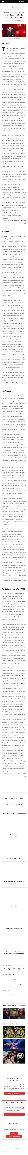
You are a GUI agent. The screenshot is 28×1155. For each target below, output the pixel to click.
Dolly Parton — (14, 858)
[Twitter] (14, 804)
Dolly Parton (14, 798)
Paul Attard (10, 220)
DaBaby (9, 593)
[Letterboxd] (14, 968)
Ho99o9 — (14, 905)
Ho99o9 (21, 798)
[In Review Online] (14, 6)
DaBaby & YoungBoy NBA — (14, 881)
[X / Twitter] (4, 968)
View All (21, 984)
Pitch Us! (14, 1133)
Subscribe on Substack (14, 1093)
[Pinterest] (16, 804)
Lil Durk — (14, 834)
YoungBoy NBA (17, 801)
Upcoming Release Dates (14, 1114)
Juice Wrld (12, 182)
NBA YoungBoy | (14, 928)
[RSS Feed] (24, 968)
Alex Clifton (9, 580)
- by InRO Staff (18, 20)
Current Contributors (14, 1136)
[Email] (19, 804)
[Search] (20, 1)
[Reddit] (22, 804)
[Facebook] (11, 804)
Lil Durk (9, 801)
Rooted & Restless (21, 580)
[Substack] (19, 968)
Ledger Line (23, 383)
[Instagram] (9, 968)
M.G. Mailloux (12, 383)
